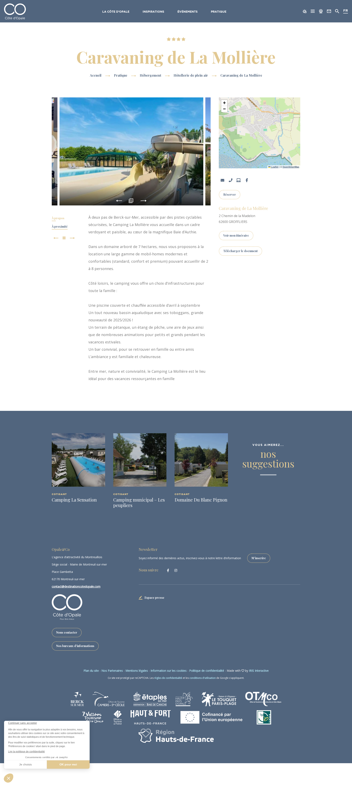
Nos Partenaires (112, 671)
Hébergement (151, 75)
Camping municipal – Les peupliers (139, 502)
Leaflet (274, 166)
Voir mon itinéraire (236, 235)
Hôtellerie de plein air (191, 75)
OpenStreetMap (291, 166)
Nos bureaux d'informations (75, 646)
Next (143, 200)
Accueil (95, 75)
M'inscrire (259, 558)
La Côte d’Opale (115, 12)
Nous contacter (66, 632)
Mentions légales (136, 671)
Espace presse (154, 598)
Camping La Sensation (74, 500)
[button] (224, 103)
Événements (187, 12)
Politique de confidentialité (206, 671)
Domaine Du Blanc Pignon (201, 500)
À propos (58, 218)
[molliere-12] (131, 151)
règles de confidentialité (168, 678)
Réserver (229, 194)
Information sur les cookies (169, 671)
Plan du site (91, 671)
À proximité (60, 226)
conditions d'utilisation (202, 678)
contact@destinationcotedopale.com (76, 586)
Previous (119, 200)
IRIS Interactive (259, 671)
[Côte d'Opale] (15, 11)
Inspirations (153, 12)
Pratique (218, 12)
